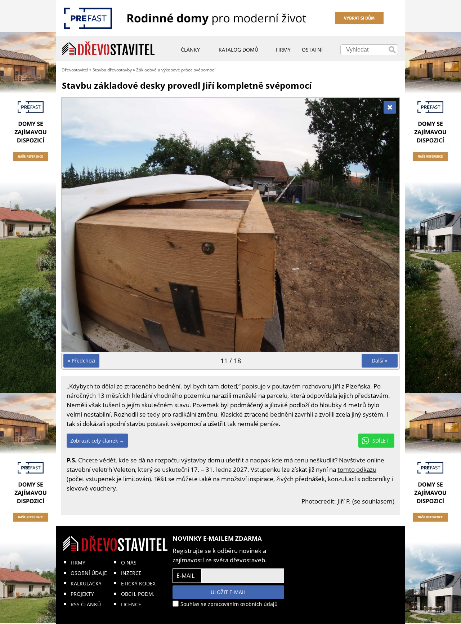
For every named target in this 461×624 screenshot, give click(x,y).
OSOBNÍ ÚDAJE (89, 573)
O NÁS (128, 562)
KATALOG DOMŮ (238, 49)
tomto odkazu (356, 469)
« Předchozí (81, 360)
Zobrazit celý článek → (97, 440)
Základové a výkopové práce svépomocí (175, 70)
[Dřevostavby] (108, 48)
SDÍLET (380, 440)
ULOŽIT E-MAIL (228, 592)
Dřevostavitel (75, 70)
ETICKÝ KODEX (138, 583)
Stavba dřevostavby (112, 70)
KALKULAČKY (86, 583)
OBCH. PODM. (138, 593)
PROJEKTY (82, 593)
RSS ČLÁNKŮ (86, 604)
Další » (380, 360)
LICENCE (131, 604)
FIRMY (78, 562)
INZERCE (131, 573)
